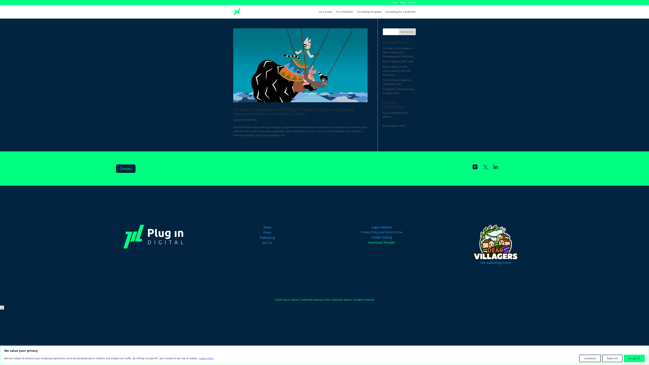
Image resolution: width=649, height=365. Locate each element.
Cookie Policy (206, 358)
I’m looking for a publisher (400, 12)
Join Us (267, 243)
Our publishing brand (495, 263)
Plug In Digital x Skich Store (398, 61)
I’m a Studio (325, 12)
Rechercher (407, 31)
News (395, 3)
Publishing (267, 238)
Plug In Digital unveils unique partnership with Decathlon (397, 70)
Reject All (612, 358)
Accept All (634, 358)
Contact (412, 3)
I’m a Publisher (344, 12)
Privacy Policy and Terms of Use (381, 232)
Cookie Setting (381, 237)
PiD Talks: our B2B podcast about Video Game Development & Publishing (398, 52)
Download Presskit (381, 242)
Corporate (239, 119)
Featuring (251, 119)
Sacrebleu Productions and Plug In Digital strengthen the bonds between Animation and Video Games (293, 111)
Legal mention (381, 227)
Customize (590, 358)
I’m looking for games (369, 12)
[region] (324, 355)
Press (402, 3)
